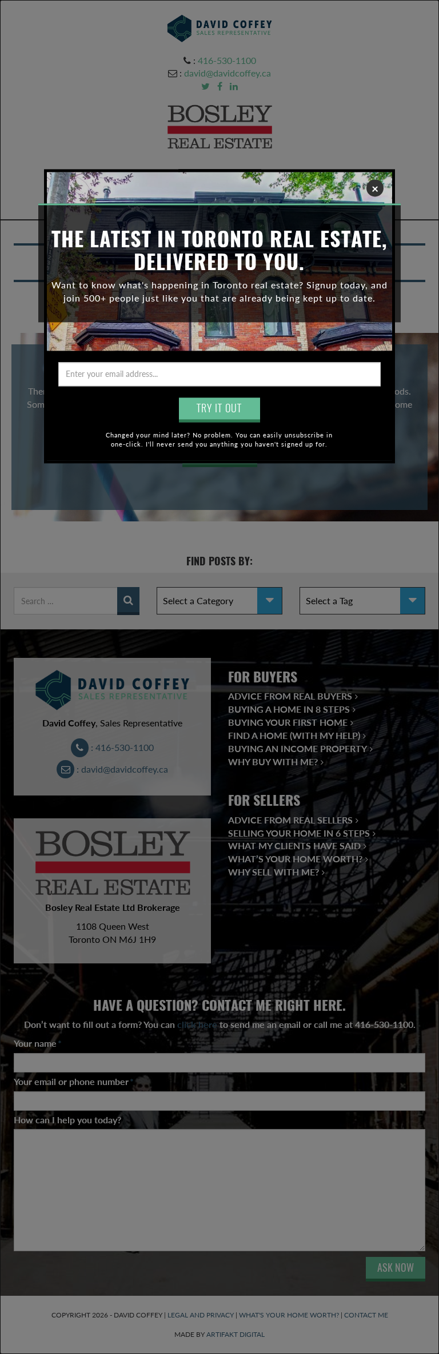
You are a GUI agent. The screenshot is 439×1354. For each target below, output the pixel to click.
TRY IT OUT (219, 408)
